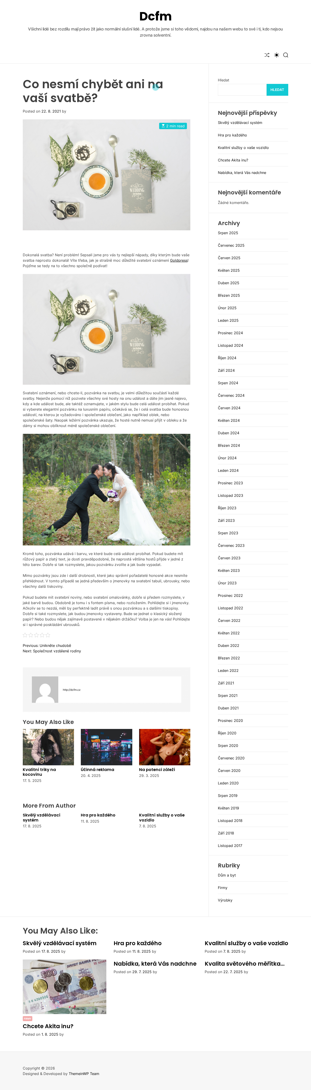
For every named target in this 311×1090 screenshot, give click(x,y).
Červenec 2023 (231, 545)
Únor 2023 (227, 583)
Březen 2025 (229, 295)
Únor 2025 (227, 308)
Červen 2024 (229, 408)
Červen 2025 (229, 258)
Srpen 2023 (228, 533)
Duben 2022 (228, 645)
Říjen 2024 (227, 358)
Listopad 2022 (230, 608)
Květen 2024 (229, 420)
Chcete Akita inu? (233, 160)
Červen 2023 (229, 558)
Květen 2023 (229, 570)
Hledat (223, 80)
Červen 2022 (229, 620)
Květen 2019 (228, 808)
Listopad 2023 (230, 495)
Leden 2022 (228, 670)
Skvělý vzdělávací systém (41, 817)
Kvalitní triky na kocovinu (39, 772)
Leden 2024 (228, 470)
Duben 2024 (228, 433)
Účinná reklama (97, 769)
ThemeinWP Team (84, 1073)
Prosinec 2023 (230, 483)
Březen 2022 (229, 658)
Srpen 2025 (228, 233)
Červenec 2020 (231, 758)
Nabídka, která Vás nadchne (242, 172)
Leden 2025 (228, 320)
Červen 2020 (229, 770)
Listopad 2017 (230, 845)
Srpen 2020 (228, 745)
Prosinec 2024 (230, 333)
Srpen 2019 (227, 795)
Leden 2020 (228, 783)
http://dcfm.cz (72, 689)
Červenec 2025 (231, 245)
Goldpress (179, 260)
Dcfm (155, 16)
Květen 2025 (229, 270)
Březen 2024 (229, 445)
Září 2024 (226, 370)
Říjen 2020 (227, 733)
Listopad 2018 (230, 820)
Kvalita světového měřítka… (245, 964)
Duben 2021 (228, 708)
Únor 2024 (227, 458)
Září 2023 (226, 520)
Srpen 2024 (228, 383)
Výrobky (225, 900)
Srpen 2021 (227, 695)
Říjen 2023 (227, 508)
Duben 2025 (228, 283)
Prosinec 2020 (230, 720)
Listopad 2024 (230, 345)
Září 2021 (226, 683)
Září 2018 (226, 833)
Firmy (222, 887)
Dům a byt (227, 875)
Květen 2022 (229, 633)
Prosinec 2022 (230, 595)
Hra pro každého (98, 815)
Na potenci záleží (157, 769)
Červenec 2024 (231, 395)
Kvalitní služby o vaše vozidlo (162, 817)
